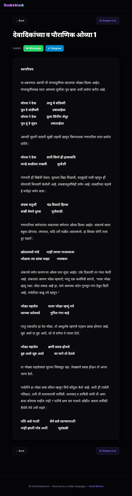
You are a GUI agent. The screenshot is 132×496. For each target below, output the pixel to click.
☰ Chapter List (107, 20)
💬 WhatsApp (33, 48)
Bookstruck (14, 5)
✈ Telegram (54, 48)
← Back (20, 20)
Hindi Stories (96, 486)
